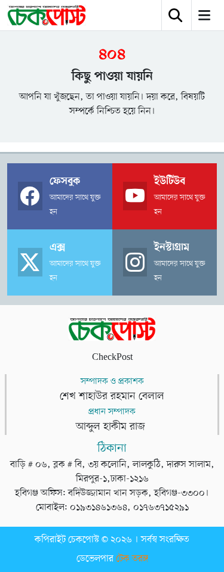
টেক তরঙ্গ (132, 558)
